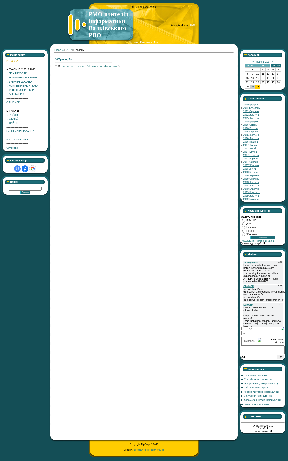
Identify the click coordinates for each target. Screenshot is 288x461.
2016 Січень (250, 124)
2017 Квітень (250, 151)
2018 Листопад (251, 185)
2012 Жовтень (251, 114)
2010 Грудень (251, 104)
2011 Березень (251, 108)
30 (252, 86)
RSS (192, 25)
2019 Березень (251, 189)
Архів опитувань (265, 240)
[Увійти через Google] (32, 168)
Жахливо (251, 234)
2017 (69, 50)
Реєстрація (146, 42)
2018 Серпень (251, 178)
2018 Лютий (249, 168)
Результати (247, 240)
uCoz (161, 449)
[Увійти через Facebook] (25, 168)
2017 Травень (251, 155)
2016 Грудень (251, 141)
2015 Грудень (251, 121)
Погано (250, 230)
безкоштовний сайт (145, 449)
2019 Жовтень (251, 195)
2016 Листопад (251, 138)
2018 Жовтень (251, 182)
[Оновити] (282, 328)
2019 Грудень (251, 199)
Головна (133, 42)
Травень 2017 (263, 61)
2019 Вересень (251, 192)
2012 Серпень (251, 111)
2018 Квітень (250, 172)
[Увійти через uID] (17, 168)
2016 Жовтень (251, 135)
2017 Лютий (249, 148)
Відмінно (251, 220)
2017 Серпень (251, 162)
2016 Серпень (251, 131)
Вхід (156, 42)
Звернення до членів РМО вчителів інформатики (89, 66)
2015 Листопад (251, 118)
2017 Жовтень (251, 165)
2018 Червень (251, 175)
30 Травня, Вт (63, 59)
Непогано (251, 227)
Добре (249, 223)
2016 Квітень (250, 128)
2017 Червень (251, 158)
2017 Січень (250, 145)
